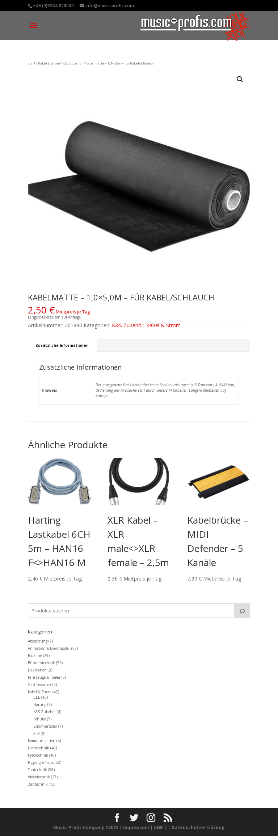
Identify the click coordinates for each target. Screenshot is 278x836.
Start (31, 63)
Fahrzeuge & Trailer (44, 677)
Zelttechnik (38, 784)
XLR (36, 733)
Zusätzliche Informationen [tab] (62, 345)
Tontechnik (37, 769)
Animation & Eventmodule (50, 648)
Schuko (39, 718)
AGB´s (160, 827)
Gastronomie (38, 684)
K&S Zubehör (73, 63)
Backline (35, 655)
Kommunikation (41, 740)
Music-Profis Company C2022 (86, 827)
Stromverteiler (45, 726)
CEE (36, 697)
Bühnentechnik (41, 662)
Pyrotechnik (38, 755)
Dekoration (37, 670)
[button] (240, 79)
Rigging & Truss (41, 762)
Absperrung (37, 641)
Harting (39, 704)
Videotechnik (39, 776)
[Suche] (242, 610)
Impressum (136, 827)
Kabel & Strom (49, 63)
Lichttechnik (38, 747)
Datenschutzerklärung (198, 827)
